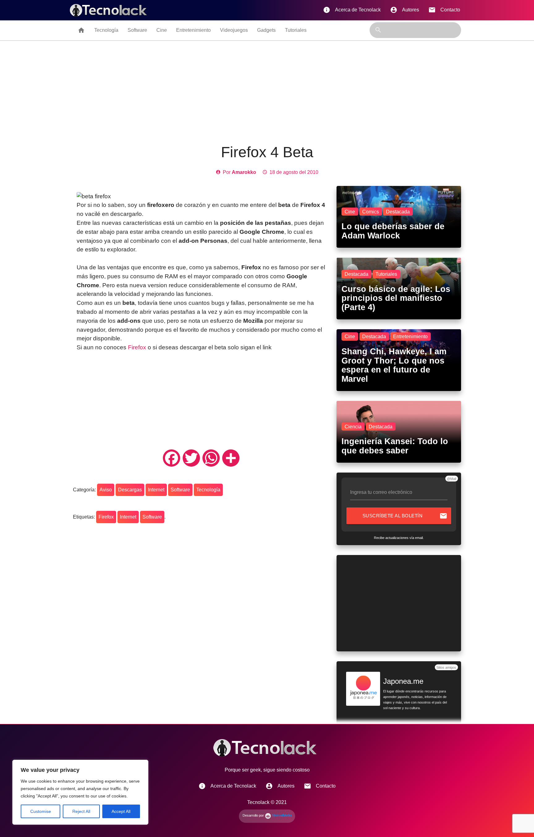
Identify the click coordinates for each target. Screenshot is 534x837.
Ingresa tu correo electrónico (381, 492)
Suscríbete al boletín (404, 516)
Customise (40, 811)
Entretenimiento (193, 30)
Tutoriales (296, 30)
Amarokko (244, 172)
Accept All (121, 811)
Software (137, 30)
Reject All (81, 811)
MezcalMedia (281, 815)
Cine (161, 30)
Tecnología (106, 30)
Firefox (138, 347)
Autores (404, 10)
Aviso (106, 489)
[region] (80, 792)
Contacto (444, 10)
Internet (156, 489)
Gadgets (266, 30)
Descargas (130, 489)
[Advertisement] (267, 87)
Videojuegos (234, 30)
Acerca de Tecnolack (352, 10)
